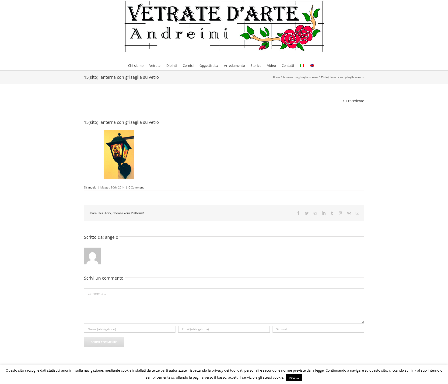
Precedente (355, 101)
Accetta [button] (294, 377)
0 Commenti (136, 187)
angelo (92, 187)
